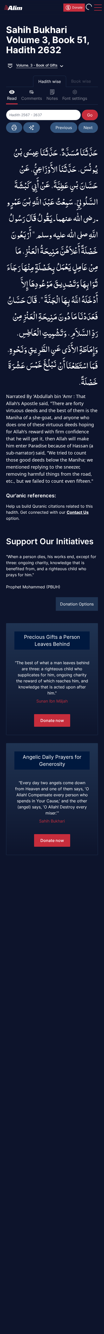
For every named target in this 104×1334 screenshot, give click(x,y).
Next (88, 127)
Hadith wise (49, 81)
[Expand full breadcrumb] (10, 65)
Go (90, 114)
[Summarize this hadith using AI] (31, 127)
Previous (64, 127)
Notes (52, 98)
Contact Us (78, 512)
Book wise (81, 81)
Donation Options (77, 604)
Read (12, 98)
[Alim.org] (14, 7)
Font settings (74, 98)
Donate (77, 7)
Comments (31, 98)
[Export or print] (14, 127)
